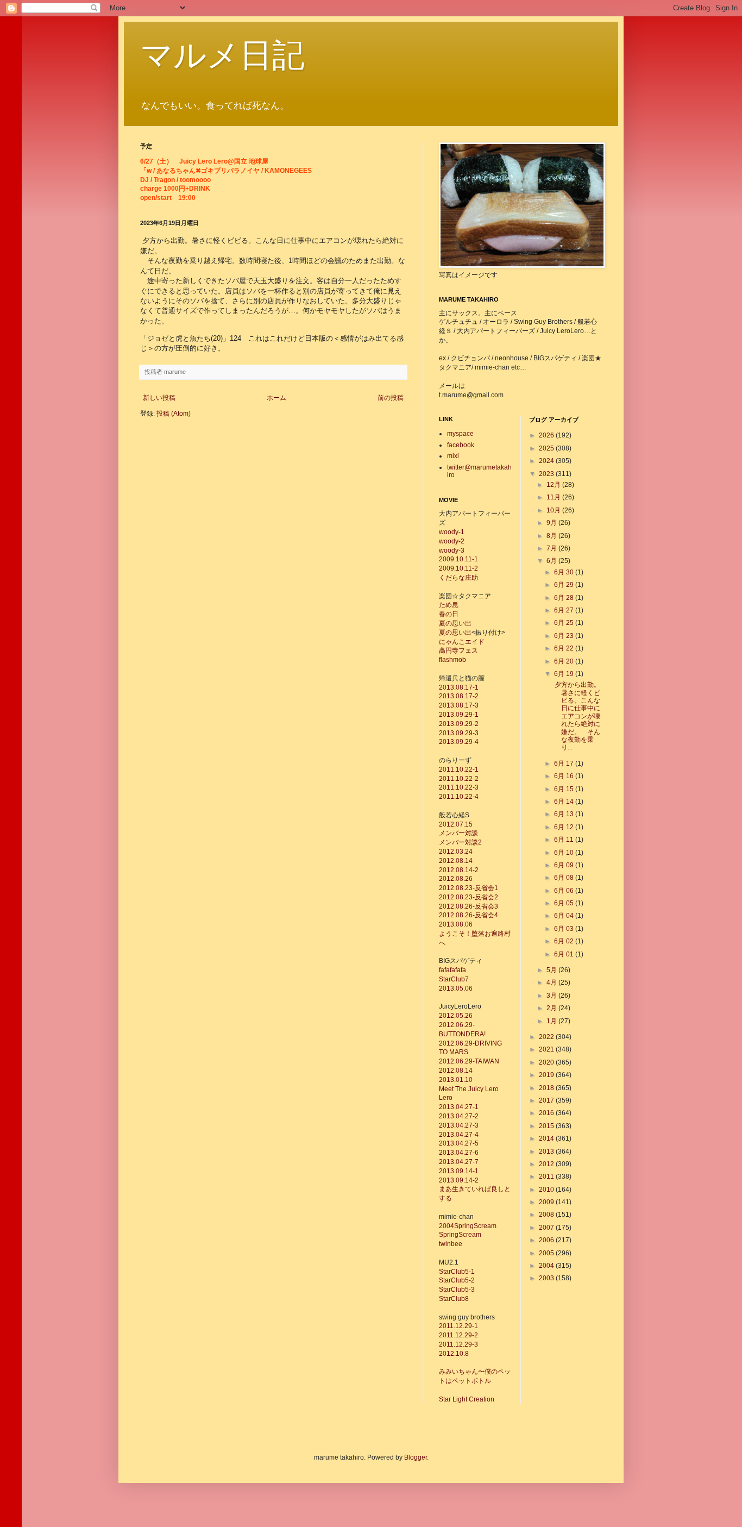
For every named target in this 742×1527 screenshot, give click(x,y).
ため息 (448, 605)
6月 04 (564, 915)
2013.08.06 (456, 924)
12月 (554, 485)
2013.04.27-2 (459, 1116)
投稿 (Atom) (173, 413)
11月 (554, 497)
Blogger (415, 1457)
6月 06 (564, 890)
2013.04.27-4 (459, 1134)
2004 (547, 1265)
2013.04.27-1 (459, 1107)
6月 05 (564, 903)
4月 (552, 982)
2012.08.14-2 (459, 870)
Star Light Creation (466, 1399)
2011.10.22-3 (459, 787)
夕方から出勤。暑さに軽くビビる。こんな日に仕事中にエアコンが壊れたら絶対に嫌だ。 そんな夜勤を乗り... (576, 716)
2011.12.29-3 (458, 1344)
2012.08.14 (456, 861)
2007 (547, 1227)
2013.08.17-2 (459, 696)
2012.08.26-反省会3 (468, 906)
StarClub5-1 (457, 1271)
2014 (547, 1138)
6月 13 (564, 814)
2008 (547, 1214)
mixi (453, 456)
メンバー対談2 (460, 842)
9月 (552, 523)
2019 (547, 1075)
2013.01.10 (456, 1080)
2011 (547, 1176)
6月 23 (564, 636)
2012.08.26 (456, 879)
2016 (547, 1113)
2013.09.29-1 (459, 714)
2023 (547, 474)
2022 (547, 1037)
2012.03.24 (456, 851)
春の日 (448, 614)
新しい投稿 (159, 398)
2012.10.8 (454, 1353)
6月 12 (564, 827)
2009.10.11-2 (458, 568)
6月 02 (564, 941)
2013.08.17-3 (459, 705)
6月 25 (564, 623)
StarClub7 (454, 979)
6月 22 (564, 648)
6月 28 (564, 598)
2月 (552, 1008)
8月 (552, 536)
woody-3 (451, 550)
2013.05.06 (456, 988)
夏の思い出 (455, 623)
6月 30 (564, 572)
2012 (547, 1164)
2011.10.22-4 (459, 796)
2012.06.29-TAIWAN (469, 1061)
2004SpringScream (467, 1226)
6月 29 (564, 585)
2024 (547, 461)
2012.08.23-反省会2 (468, 897)
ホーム (276, 398)
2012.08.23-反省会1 (468, 888)
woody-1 (451, 532)
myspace (460, 433)
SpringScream (460, 1234)
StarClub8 (454, 1299)
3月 (552, 995)
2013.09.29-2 (459, 724)
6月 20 (564, 661)
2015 (547, 1126)
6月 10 (564, 852)
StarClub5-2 (457, 1280)
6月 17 (564, 763)
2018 (547, 1088)
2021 (547, 1049)
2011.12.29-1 (458, 1326)
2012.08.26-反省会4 (468, 915)
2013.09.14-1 (459, 1171)
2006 (547, 1240)
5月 (552, 970)
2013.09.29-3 (459, 733)
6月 (552, 561)
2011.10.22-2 (459, 779)
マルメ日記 (222, 55)
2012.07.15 (456, 824)
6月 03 (564, 929)
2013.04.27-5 (459, 1143)
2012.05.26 (456, 1015)
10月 (554, 510)
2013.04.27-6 (459, 1152)
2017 (547, 1100)
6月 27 (564, 610)
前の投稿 (391, 398)
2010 (547, 1189)
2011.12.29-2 (458, 1335)
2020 (547, 1062)
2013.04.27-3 (459, 1125)
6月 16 (564, 776)
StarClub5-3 (457, 1289)
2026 (547, 435)
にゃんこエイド (462, 642)
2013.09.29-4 (459, 742)
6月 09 (564, 865)
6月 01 (564, 954)
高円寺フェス (458, 650)
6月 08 (564, 877)
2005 (547, 1253)
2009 (547, 1202)
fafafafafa (452, 970)
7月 (552, 548)
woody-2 (451, 541)
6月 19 (564, 674)
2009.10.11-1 (458, 559)
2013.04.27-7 (459, 1162)
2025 (547, 448)
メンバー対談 (458, 833)
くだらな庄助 (458, 577)
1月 (552, 1021)
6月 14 (564, 801)
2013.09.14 (456, 1180)
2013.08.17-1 (459, 687)
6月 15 (564, 789)
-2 (476, 1180)
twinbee (450, 1244)
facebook (460, 445)
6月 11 (564, 839)
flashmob (452, 660)
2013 (547, 1151)
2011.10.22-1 (459, 769)
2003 (547, 1278)
